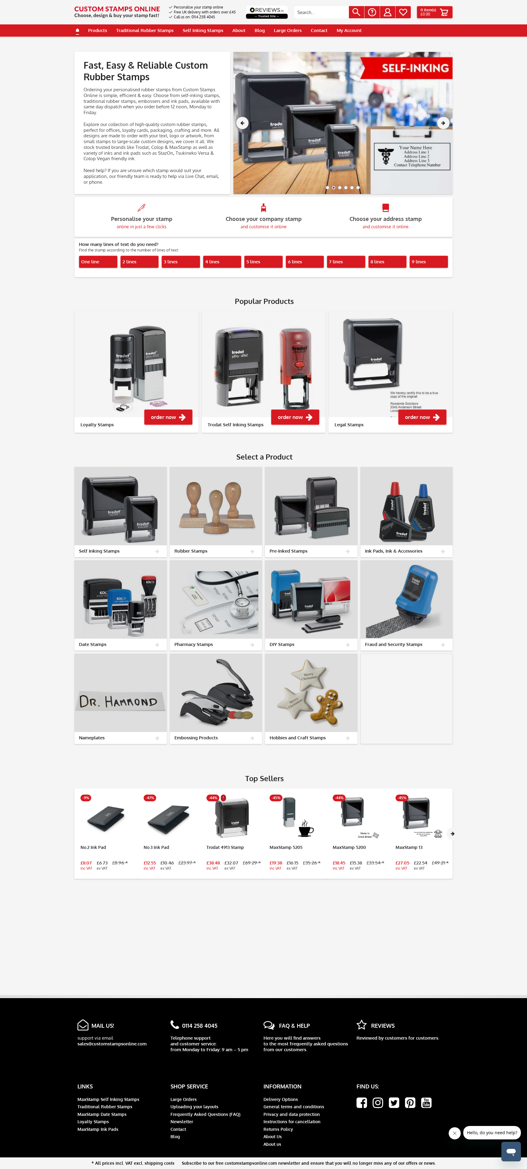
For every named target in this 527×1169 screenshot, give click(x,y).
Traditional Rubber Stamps (104, 1106)
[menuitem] (202, 7)
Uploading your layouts (194, 1106)
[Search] (356, 12)
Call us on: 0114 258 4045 (194, 17)
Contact (178, 1129)
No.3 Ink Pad (156, 847)
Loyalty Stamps (93, 1121)
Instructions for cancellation (292, 1121)
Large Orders (183, 1099)
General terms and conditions (294, 1106)
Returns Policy (278, 1129)
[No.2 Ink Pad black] (106, 818)
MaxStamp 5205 (286, 847)
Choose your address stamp (386, 222)
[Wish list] (403, 12)
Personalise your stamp (141, 222)
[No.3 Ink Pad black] (169, 818)
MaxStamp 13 (409, 847)
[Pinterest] (410, 1102)
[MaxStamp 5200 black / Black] (358, 818)
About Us (273, 1136)
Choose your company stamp (264, 222)
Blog (175, 1136)
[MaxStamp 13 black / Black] (421, 818)
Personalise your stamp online (198, 7)
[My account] (387, 12)
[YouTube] (426, 1102)
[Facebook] (362, 1102)
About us (272, 1144)
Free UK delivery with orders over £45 (205, 12)
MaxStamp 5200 (349, 847)
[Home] (77, 30)
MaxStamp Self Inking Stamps (108, 1099)
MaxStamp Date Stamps (102, 1114)
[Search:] (321, 12)
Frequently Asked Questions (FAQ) (205, 1114)
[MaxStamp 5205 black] (295, 818)
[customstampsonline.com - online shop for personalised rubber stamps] (117, 12)
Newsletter (181, 1121)
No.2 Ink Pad (93, 847)
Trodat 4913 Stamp (225, 847)
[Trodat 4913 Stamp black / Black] (231, 818)
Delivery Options (281, 1099)
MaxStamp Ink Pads (97, 1129)
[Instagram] (378, 1102)
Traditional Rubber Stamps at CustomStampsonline (361, 123)
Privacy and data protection (292, 1114)
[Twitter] (394, 1102)
